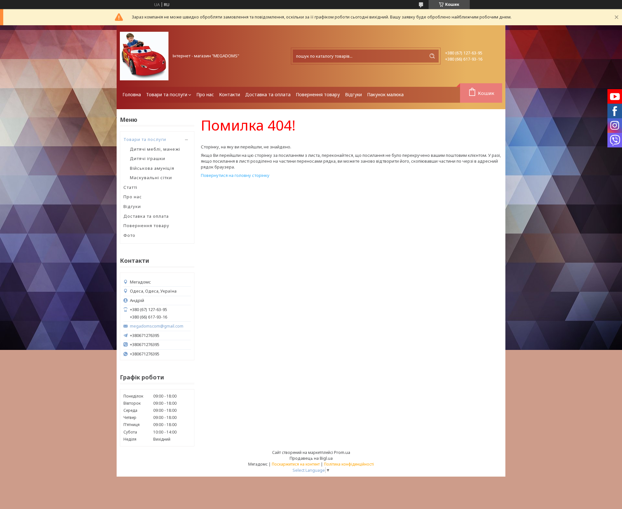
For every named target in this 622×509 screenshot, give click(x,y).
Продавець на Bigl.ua (311, 458)
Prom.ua (342, 452)
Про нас (205, 94)
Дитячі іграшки (147, 158)
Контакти (229, 94)
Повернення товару (318, 94)
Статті (130, 187)
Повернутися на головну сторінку (235, 175)
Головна (131, 94)
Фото (129, 235)
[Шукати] (432, 56)
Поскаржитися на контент (296, 464)
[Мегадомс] (144, 56)
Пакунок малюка (385, 94)
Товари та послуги (166, 94)
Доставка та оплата (268, 94)
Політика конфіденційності (349, 464)
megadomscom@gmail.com (156, 326)
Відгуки (353, 94)
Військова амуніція (152, 168)
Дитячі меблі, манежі (155, 149)
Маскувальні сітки (151, 177)
